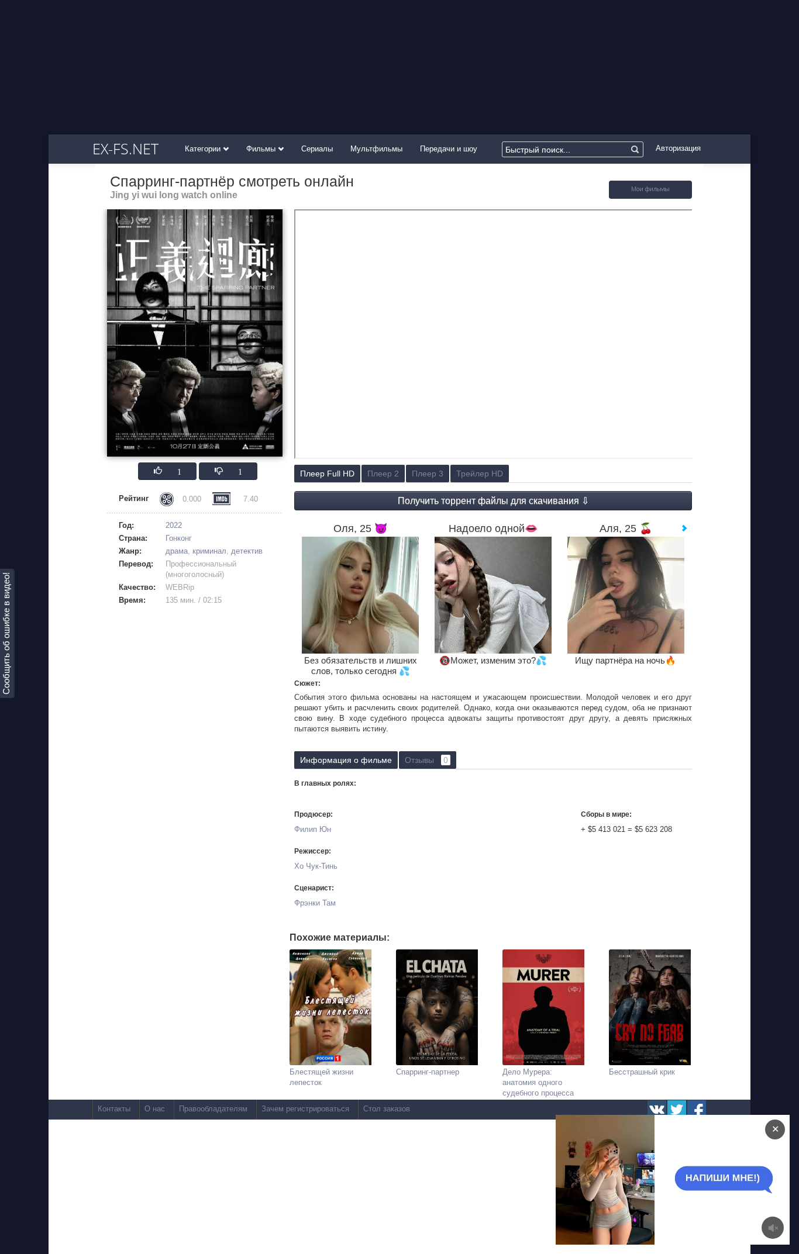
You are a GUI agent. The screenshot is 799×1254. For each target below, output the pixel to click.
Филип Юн (312, 829)
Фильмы (262, 148)
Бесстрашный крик (642, 1072)
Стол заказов (386, 1108)
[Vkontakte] (657, 1110)
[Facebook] (697, 1110)
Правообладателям (213, 1108)
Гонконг (179, 538)
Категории (204, 148)
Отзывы (426, 760)
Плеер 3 (427, 473)
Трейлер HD (479, 473)
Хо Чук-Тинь (315, 866)
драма (177, 551)
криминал (209, 551)
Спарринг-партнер (427, 1072)
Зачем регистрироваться (305, 1108)
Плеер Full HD (327, 473)
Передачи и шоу (448, 148)
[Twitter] (677, 1110)
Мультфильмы (376, 148)
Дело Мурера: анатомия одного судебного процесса (538, 1082)
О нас (154, 1108)
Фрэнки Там (315, 903)
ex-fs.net (125, 148)
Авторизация (678, 148)
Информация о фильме (346, 760)
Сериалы (317, 148)
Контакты (114, 1108)
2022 (174, 525)
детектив (247, 551)
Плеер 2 (383, 473)
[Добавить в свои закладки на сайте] (650, 196)
